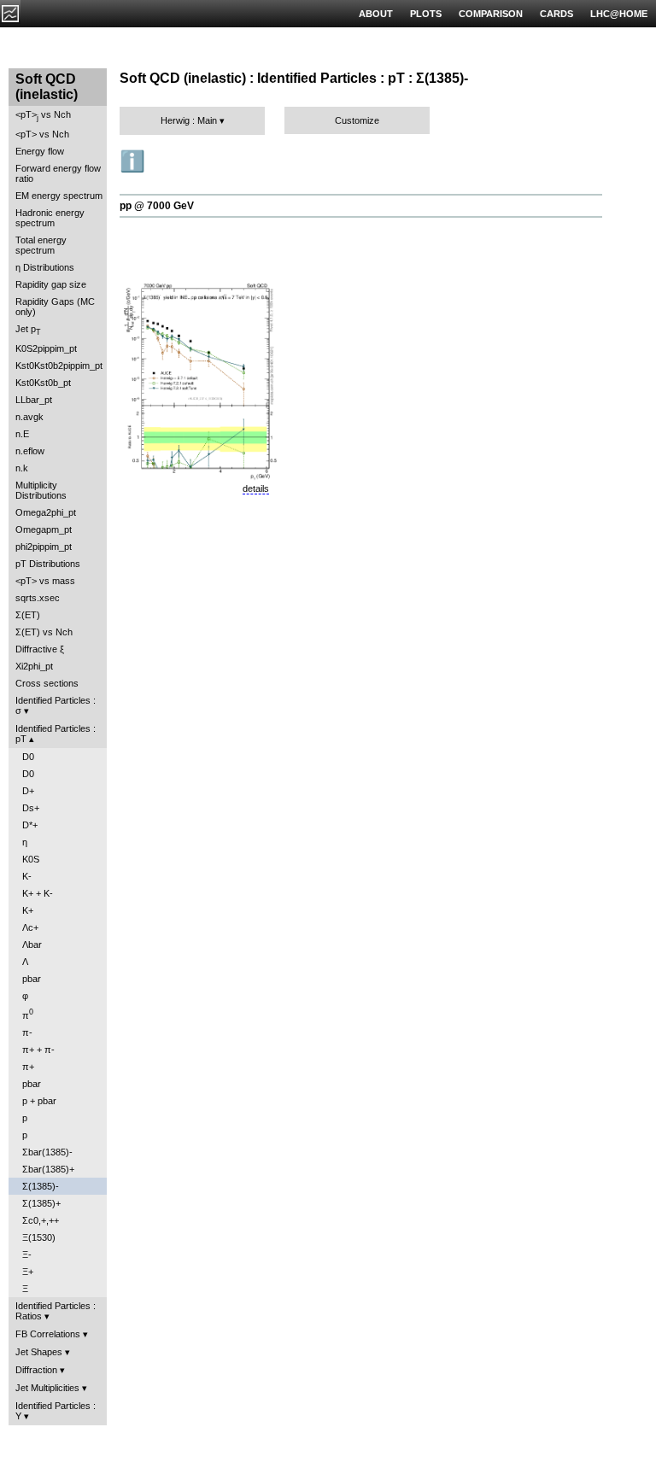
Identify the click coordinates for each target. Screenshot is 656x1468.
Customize (357, 120)
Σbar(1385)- (47, 1152)
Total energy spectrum (41, 245)
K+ (27, 910)
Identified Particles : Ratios (55, 1311)
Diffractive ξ (39, 649)
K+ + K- (37, 893)
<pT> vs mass (45, 581)
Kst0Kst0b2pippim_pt (58, 365)
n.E (22, 434)
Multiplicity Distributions (41, 490)
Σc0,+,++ (40, 1220)
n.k (21, 468)
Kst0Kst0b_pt (43, 382)
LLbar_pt (33, 400)
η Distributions (44, 267)
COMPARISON (491, 14)
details (256, 488)
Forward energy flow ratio (58, 173)
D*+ (30, 825)
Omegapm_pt (43, 529)
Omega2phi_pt (45, 512)
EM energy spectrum (58, 195)
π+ (28, 1067)
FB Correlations (47, 1334)
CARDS (556, 14)
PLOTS (426, 14)
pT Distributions (47, 564)
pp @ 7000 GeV (157, 206)
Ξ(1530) (39, 1237)
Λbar (32, 944)
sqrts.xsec (37, 598)
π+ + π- (38, 1049)
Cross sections (47, 683)
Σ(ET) (27, 615)
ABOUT (376, 14)
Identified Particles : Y (55, 1411)
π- (27, 1032)
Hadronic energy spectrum (50, 218)
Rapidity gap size (50, 284)
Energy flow (39, 151)
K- (27, 876)
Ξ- (27, 1254)
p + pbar (39, 1101)
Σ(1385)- (40, 1186)
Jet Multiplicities (47, 1388)
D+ (28, 791)
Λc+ (30, 927)
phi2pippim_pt (43, 546)
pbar (31, 979)
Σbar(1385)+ (48, 1169)
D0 (28, 757)
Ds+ (30, 808)
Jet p (28, 330)
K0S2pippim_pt (46, 348)
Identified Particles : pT (55, 733)
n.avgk (29, 417)
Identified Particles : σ (55, 705)
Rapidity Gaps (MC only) (55, 306)
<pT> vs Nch (43, 115)
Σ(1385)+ (41, 1203)
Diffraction (36, 1370)
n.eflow (29, 451)
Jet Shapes (38, 1352)
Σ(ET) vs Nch (44, 632)
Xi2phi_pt (34, 666)
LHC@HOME (618, 14)
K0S (30, 859)
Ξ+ (27, 1271)
